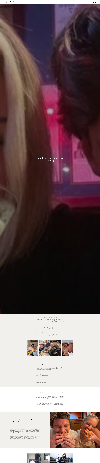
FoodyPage (9, 2)
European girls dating (39, 366)
